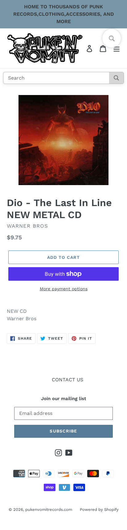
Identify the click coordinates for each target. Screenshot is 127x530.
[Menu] (116, 49)
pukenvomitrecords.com (48, 509)
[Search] (116, 78)
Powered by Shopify (99, 509)
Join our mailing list (63, 398)
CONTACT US (67, 380)
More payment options (64, 288)
